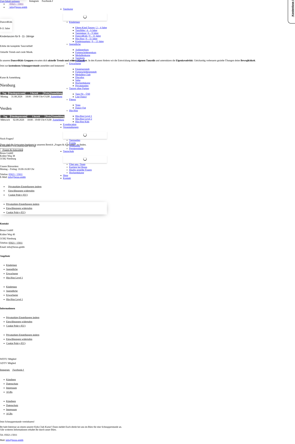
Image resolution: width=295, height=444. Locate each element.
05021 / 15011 (16, 243)
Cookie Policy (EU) (18, 195)
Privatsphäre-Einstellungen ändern (24, 186)
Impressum (11, 388)
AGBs (9, 392)
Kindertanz (11, 265)
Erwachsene (12, 273)
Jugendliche (12, 269)
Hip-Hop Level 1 (14, 277)
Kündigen (11, 379)
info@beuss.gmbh (14, 440)
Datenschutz (12, 383)
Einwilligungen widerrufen (21, 190)
